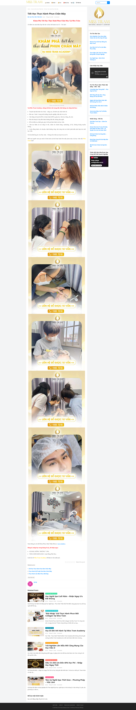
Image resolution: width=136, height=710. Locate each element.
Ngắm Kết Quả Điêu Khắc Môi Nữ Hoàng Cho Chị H (98, 101)
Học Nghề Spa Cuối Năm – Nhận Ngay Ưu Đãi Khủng (64, 597)
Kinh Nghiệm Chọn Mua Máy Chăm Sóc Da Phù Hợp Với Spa (98, 37)
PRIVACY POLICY (80, 705)
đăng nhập (35, 699)
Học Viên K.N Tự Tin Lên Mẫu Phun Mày (98, 48)
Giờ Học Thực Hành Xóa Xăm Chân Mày (40, 568)
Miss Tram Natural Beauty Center (63, 707)
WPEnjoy (81, 707)
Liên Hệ (60, 705)
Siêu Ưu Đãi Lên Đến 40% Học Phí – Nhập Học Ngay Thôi (63, 664)
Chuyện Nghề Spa (49, 628)
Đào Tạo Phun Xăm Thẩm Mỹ (37, 9)
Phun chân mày (31, 577)
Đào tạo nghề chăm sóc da (51, 593)
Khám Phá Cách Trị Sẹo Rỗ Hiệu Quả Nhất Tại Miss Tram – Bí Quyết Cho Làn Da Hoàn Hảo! (99, 128)
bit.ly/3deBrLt (61, 544)
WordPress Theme (74, 707)
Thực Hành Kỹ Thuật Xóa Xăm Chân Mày (40, 571)
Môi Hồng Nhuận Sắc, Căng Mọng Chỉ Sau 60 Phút (97, 95)
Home (29, 9)
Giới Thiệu (55, 705)
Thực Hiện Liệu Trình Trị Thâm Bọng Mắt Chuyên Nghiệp (98, 53)
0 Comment (56, 17)
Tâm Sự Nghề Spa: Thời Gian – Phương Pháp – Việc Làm (65, 681)
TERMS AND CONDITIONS (69, 705)
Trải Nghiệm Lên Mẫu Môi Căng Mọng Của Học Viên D (64, 646)
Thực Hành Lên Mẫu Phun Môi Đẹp (38, 574)
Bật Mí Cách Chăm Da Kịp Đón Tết (98, 145)
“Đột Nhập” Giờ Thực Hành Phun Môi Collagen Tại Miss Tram (62, 614)
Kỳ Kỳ (44, 17)
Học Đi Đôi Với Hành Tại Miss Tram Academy (65, 630)
